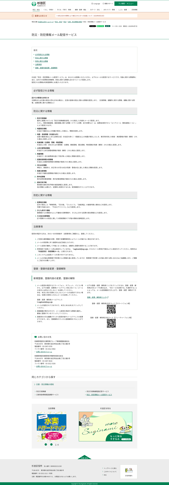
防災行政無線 (41, 391)
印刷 (108, 26)
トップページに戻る (110, 468)
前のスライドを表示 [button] (46, 444)
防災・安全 (58, 22)
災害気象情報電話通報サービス (47, 394)
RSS (105, 475)
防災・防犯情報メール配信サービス (99, 394)
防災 (65, 22)
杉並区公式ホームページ (46, 22)
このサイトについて (110, 471)
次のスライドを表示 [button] (51, 444)
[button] (95, 3)
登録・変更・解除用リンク (96, 297)
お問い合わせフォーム (44, 352)
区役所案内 (128, 476)
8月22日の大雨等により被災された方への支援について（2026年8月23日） (81, 16)
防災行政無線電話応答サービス (98, 391)
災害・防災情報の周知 (75, 22)
